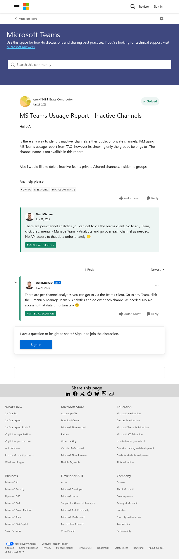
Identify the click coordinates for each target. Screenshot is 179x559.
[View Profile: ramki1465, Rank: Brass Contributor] (25, 101)
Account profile (69, 413)
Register (144, 6)
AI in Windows (12, 448)
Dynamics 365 (12, 496)
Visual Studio (68, 531)
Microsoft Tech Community (75, 510)
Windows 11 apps (14, 462)
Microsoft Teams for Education (133, 427)
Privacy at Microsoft (127, 503)
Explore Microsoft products (19, 455)
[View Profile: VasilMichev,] (29, 216)
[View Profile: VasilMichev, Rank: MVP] (29, 285)
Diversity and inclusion (129, 517)
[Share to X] (82, 393)
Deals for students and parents (133, 455)
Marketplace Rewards (72, 524)
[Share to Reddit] (89, 393)
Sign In (158, 6)
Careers (121, 482)
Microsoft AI (11, 482)
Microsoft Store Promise (74, 455)
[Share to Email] (111, 393)
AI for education (125, 462)
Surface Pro (11, 413)
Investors (121, 510)
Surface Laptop (13, 420)
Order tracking (68, 441)
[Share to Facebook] (75, 393)
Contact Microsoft (28, 547)
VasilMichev (44, 214)
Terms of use (85, 547)
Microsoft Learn (69, 496)
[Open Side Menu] (17, 6)
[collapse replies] (15, 282)
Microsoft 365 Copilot (16, 524)
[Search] (133, 6)
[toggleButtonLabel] (162, 18)
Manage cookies (64, 547)
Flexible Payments (70, 462)
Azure (64, 482)
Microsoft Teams (28, 18)
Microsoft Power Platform (18, 510)
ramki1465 (40, 99)
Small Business (13, 531)
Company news (125, 496)
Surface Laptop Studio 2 (17, 427)
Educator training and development (135, 448)
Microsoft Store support (73, 427)
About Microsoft (125, 489)
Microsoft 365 (12, 503)
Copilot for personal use (18, 441)
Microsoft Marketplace (73, 517)
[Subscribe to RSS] (104, 393)
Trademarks (103, 547)
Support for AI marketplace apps (78, 503)
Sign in (36, 344)
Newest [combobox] (158, 269)
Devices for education (128, 420)
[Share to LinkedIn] (68, 393)
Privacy (47, 547)
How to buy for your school (131, 441)
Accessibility (123, 524)
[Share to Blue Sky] (97, 393)
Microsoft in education (129, 413)
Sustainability (124, 531)
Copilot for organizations (18, 434)
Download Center (70, 420)
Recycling (138, 547)
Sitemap (9, 547)
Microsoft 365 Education (130, 434)
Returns (65, 434)
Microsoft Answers (21, 46)
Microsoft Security (14, 489)
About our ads (156, 547)
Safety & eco (121, 547)
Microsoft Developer (72, 489)
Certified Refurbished (72, 448)
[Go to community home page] (26, 6)
